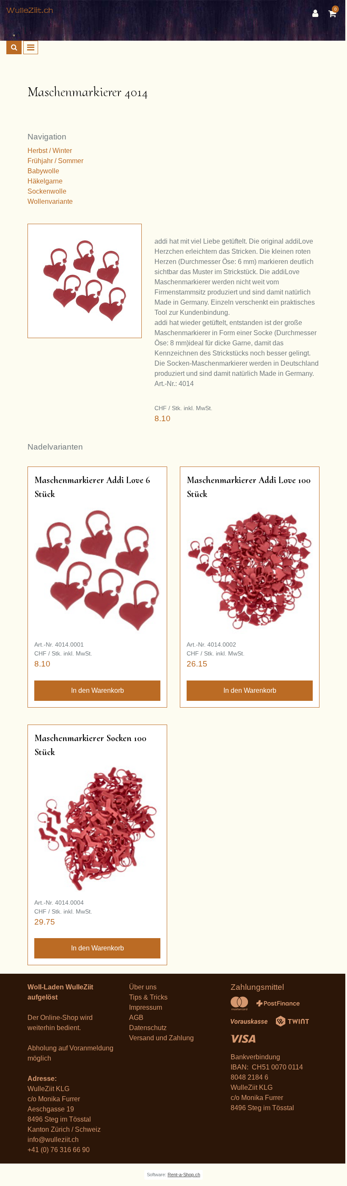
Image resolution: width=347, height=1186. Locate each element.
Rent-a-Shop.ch (184, 1174)
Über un (141, 987)
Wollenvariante (50, 201)
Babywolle (43, 171)
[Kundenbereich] (317, 13)
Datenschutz (148, 1027)
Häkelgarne (45, 181)
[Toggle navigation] (30, 47)
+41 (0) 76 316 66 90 (59, 1149)
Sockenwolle (47, 191)
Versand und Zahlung (161, 1038)
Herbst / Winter (50, 150)
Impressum (145, 1007)
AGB (136, 1017)
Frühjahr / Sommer (55, 160)
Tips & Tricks (148, 997)
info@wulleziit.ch (53, 1139)
